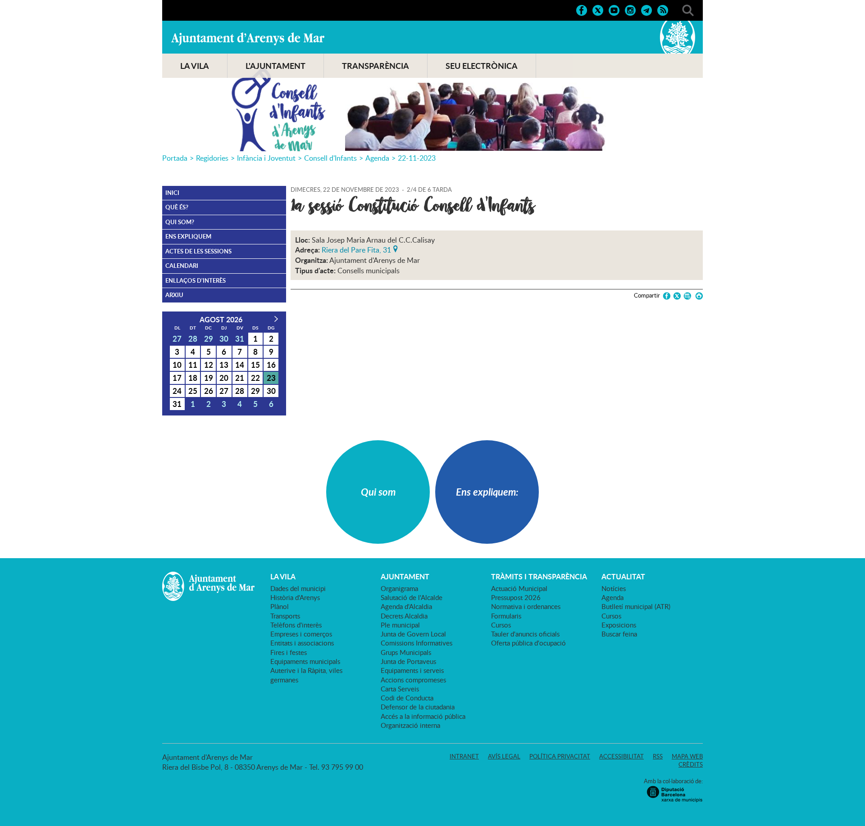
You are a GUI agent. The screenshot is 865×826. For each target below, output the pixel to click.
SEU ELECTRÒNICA (482, 66)
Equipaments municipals (305, 661)
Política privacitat (559, 756)
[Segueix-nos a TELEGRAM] (646, 9)
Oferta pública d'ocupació (528, 642)
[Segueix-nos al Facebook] (581, 9)
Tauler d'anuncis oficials (525, 633)
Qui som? (179, 222)
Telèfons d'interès (296, 624)
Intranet (464, 756)
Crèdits (690, 764)
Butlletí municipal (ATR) (635, 606)
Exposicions (618, 624)
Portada (174, 158)
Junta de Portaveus (408, 661)
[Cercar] (688, 9)
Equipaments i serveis (412, 670)
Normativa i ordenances (525, 606)
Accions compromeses (413, 679)
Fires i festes (288, 652)
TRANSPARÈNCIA (375, 66)
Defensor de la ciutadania (418, 706)
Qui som (378, 492)
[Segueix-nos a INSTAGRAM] (630, 9)
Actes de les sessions (198, 251)
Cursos (501, 624)
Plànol (279, 606)
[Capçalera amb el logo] (432, 86)
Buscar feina (619, 633)
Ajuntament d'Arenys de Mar (247, 38)
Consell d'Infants (330, 158)
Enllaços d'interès (195, 280)
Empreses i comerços (301, 633)
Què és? (176, 207)
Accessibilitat (621, 756)
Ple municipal (400, 624)
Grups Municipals (406, 652)
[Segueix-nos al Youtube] (614, 9)
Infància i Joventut (266, 158)
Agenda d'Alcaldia (406, 606)
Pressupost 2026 (516, 597)
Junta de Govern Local (413, 633)
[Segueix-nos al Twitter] (598, 9)
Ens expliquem (188, 236)
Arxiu (174, 295)
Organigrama (399, 588)
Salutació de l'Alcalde (411, 597)
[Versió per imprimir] (697, 296)
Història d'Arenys (295, 597)
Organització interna (410, 725)
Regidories (212, 158)
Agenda (377, 158)
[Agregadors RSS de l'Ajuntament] (663, 9)
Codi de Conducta (407, 697)
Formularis (506, 615)
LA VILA (194, 66)
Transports (285, 615)
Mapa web (687, 756)
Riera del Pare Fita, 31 (356, 249)
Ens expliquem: (487, 492)
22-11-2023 (417, 158)
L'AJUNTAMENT (275, 66)
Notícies (613, 588)
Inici (172, 193)
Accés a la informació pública (423, 716)
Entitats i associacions (302, 642)
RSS (658, 756)
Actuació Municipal (519, 588)
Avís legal (504, 756)
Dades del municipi (298, 588)
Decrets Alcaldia (404, 615)
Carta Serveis (400, 688)
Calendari (181, 266)
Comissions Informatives (416, 642)
